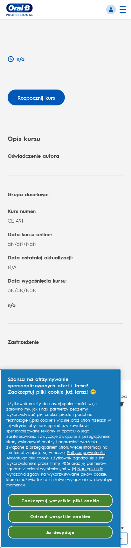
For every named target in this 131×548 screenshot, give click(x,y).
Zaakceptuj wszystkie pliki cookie (60, 500)
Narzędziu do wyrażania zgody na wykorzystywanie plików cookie (56, 471)
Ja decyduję (60, 532)
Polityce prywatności (86, 452)
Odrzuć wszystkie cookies (60, 516)
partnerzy (59, 408)
